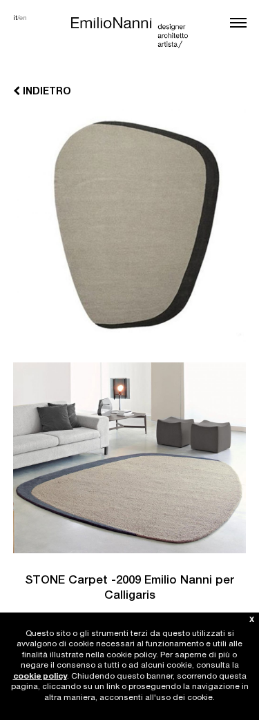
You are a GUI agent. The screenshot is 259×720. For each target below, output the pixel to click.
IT (15, 18)
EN (23, 18)
